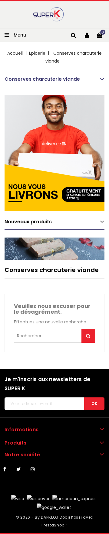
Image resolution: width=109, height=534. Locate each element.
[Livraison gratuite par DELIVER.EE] (54, 153)
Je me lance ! (88, 336)
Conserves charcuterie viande (42, 79)
